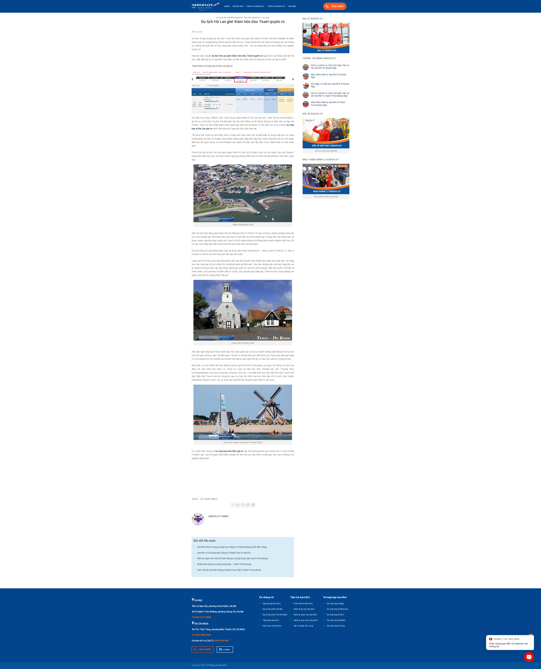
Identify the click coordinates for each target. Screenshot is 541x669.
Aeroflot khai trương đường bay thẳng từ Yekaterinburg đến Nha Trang (232, 547)
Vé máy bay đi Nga (335, 603)
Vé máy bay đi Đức (335, 615)
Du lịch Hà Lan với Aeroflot (229, 18)
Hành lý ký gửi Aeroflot (304, 609)
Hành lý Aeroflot (255, 6)
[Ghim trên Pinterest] (248, 505)
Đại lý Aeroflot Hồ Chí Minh (275, 615)
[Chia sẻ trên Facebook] (232, 505)
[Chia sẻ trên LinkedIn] (253, 505)
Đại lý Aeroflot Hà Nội (272, 609)
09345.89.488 (221, 640)
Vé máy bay (238, 6)
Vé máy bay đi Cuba (336, 626)
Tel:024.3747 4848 (201, 617)
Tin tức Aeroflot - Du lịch (256, 18)
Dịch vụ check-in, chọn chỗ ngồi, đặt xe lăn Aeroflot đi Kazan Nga (330, 66)
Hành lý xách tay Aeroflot (305, 615)
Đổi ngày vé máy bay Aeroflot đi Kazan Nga (330, 85)
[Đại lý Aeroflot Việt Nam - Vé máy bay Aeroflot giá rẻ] (206, 6)
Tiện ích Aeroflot (276, 6)
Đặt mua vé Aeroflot (272, 626)
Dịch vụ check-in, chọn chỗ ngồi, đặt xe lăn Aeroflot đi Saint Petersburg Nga (330, 94)
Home (226, 6)
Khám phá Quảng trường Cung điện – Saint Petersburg (224, 564)
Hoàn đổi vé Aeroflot (303, 603)
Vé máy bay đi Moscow (337, 609)
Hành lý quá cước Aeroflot (306, 620)
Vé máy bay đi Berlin (336, 620)
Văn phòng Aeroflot (272, 603)
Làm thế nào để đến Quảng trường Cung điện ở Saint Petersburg (229, 570)
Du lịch (292, 6)
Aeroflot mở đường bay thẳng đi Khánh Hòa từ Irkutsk (224, 552)
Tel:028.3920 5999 (201, 635)
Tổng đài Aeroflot (271, 620)
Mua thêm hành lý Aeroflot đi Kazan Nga (328, 76)
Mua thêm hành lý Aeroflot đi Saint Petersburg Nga (328, 103)
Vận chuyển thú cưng (303, 626)
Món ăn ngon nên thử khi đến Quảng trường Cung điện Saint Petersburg (232, 558)
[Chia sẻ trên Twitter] (238, 505)
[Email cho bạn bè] (243, 505)
